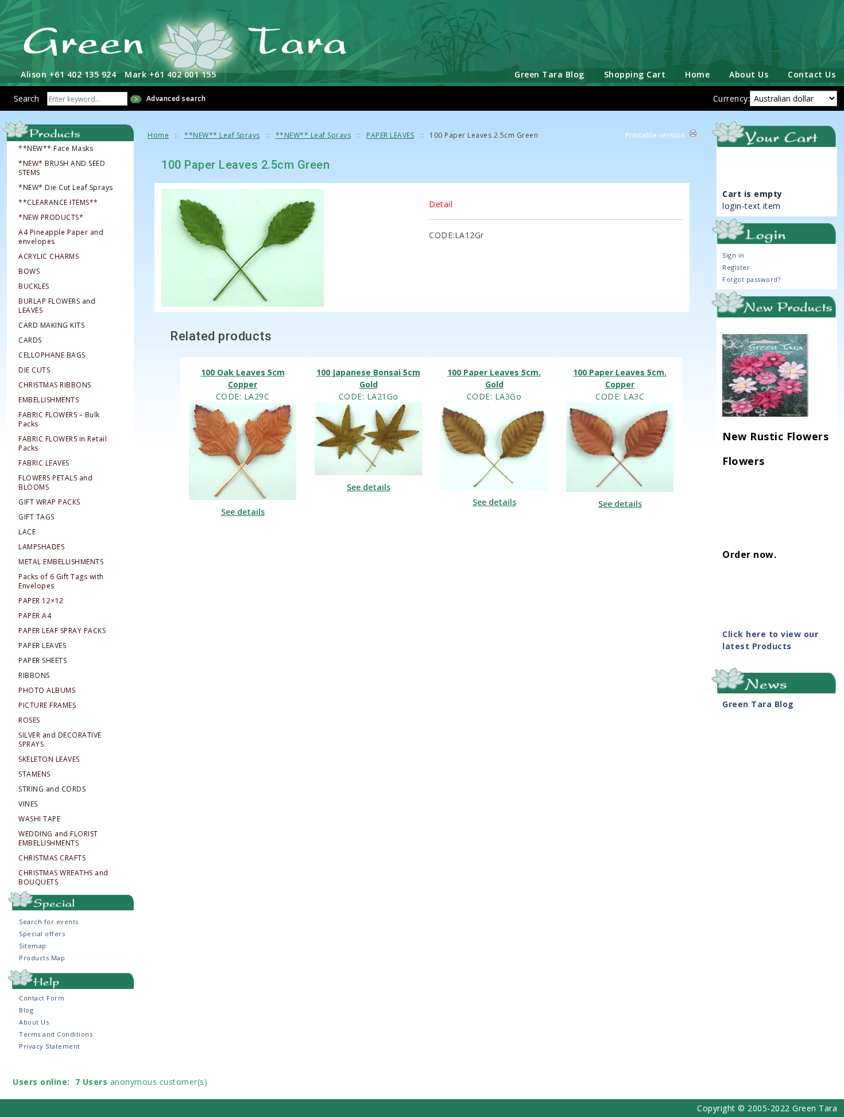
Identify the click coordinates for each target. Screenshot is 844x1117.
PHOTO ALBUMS (46, 690)
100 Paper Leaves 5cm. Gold (494, 378)
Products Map (42, 957)
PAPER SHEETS (42, 660)
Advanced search (176, 98)
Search (26, 98)
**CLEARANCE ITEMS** (58, 202)
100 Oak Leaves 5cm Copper (243, 378)
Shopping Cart (635, 74)
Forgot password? (751, 279)
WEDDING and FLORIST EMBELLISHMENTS (58, 838)
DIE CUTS (34, 370)
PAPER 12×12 (41, 601)
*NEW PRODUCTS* (50, 217)
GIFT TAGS (36, 517)
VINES (28, 804)
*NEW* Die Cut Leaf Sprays (65, 187)
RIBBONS (34, 675)
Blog (26, 1010)
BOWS (29, 271)
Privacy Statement (49, 1046)
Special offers (42, 933)
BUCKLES (33, 286)
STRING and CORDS (52, 789)
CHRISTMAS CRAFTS (52, 858)
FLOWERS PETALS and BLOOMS (55, 483)
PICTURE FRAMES (47, 705)
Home (697, 74)
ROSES (29, 720)
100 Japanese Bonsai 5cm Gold (368, 378)
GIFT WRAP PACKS (49, 502)
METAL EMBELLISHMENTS (60, 562)
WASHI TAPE (39, 819)
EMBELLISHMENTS (48, 400)
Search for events (49, 921)
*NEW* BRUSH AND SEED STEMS (61, 168)
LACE (27, 532)
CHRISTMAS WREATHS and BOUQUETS (63, 877)
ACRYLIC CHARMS (48, 256)
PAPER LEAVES (42, 645)
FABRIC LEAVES (43, 463)
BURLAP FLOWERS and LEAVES (56, 306)
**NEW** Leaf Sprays (222, 135)
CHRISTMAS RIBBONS (54, 385)
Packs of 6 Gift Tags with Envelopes (61, 581)
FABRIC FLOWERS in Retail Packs (62, 444)
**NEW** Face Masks (55, 148)
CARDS (30, 340)
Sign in (733, 255)
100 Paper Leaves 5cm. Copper (620, 378)
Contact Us (811, 74)
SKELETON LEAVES (49, 759)
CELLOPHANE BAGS (52, 355)
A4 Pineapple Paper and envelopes (60, 237)
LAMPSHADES (41, 547)
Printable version (655, 135)
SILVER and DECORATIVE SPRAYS (60, 740)
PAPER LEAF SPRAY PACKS (62, 630)
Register (736, 267)
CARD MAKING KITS (51, 325)
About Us (748, 74)
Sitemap (33, 945)
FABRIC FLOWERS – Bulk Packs (59, 419)
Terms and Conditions (55, 1034)
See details (243, 511)
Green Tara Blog (549, 74)
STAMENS (34, 774)
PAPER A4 (34, 615)
